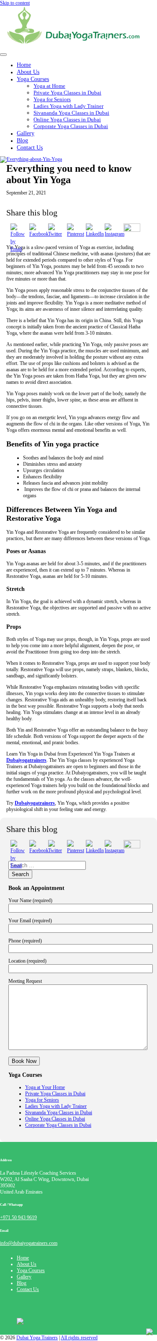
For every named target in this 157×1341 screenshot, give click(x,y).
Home (23, 1258)
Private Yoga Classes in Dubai (67, 92)
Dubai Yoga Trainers (37, 1338)
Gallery (24, 1277)
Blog (21, 1283)
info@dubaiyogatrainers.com (28, 1243)
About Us (26, 1264)
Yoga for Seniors (52, 99)
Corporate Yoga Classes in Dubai (70, 126)
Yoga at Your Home (45, 1087)
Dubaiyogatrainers (26, 760)
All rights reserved (79, 1338)
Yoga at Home (49, 86)
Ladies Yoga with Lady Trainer (68, 106)
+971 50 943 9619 (18, 1217)
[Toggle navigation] (3, 54)
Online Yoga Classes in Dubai (67, 119)
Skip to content (15, 3)
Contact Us (30, 147)
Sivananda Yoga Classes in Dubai (71, 113)
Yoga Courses (33, 79)
